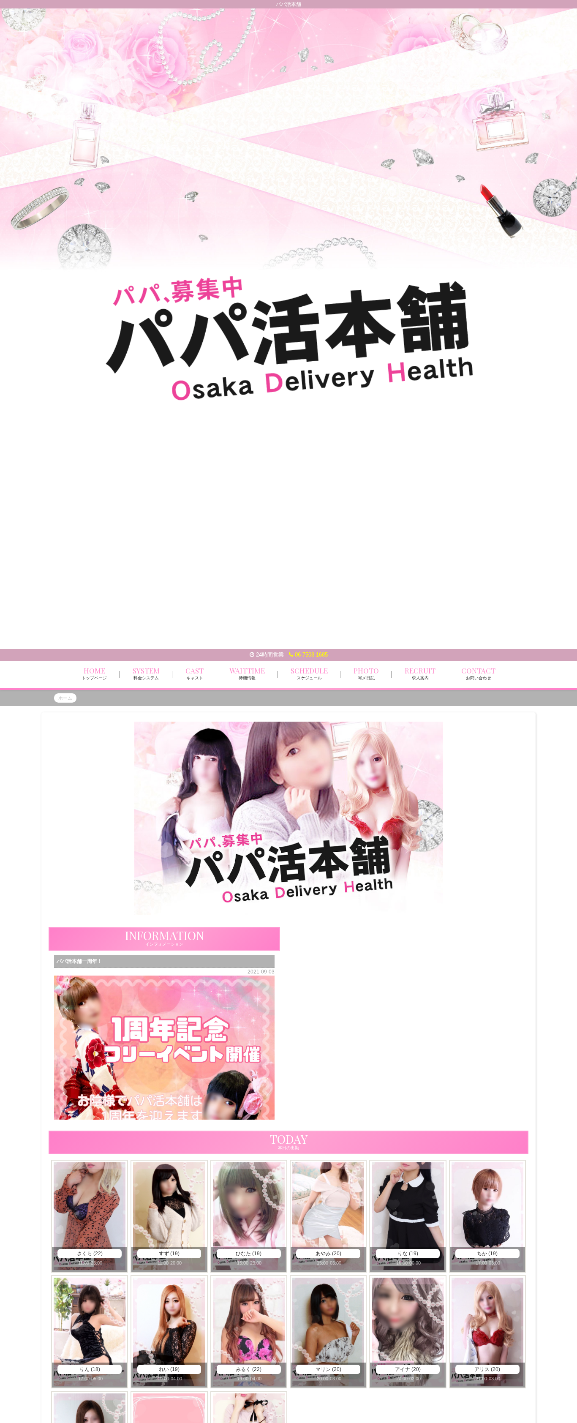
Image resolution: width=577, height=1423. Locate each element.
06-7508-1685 (310, 655)
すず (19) (169, 1254)
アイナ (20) (408, 1369)
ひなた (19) (248, 1254)
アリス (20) (487, 1369)
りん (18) (89, 1369)
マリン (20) (328, 1369)
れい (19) (169, 1369)
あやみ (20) (328, 1254)
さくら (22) (90, 1254)
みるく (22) (248, 1369)
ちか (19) (487, 1254)
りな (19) (407, 1254)
